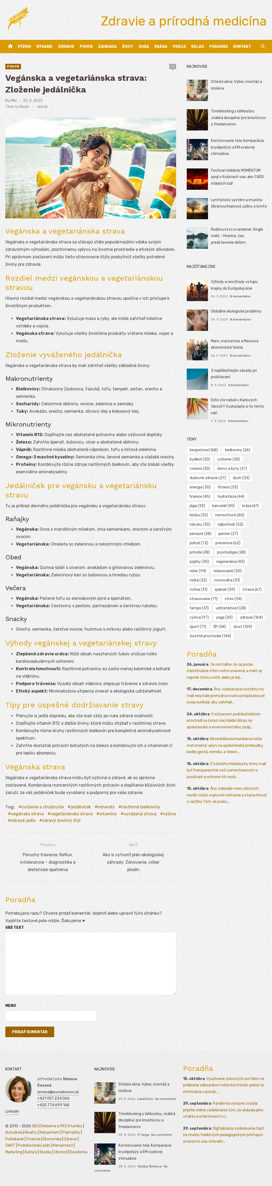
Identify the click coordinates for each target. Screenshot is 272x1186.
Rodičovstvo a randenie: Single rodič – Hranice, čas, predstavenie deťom (237, 236)
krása (250, 506)
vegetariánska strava (71, 813)
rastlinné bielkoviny (140, 806)
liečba (199, 515)
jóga (197, 506)
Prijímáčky (71, 1132)
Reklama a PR (53, 1126)
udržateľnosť (231, 608)
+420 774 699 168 (53, 1105)
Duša (144, 46)
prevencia (227, 543)
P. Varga (143, 1135)
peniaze (200, 533)
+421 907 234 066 (53, 1098)
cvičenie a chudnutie (43, 806)
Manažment (50, 1132)
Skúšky (46, 1152)
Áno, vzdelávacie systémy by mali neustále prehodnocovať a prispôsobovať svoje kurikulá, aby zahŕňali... (226, 695)
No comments (165, 1099)
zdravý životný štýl (61, 820)
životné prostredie (210, 636)
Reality (31, 1132)
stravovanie (204, 599)
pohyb (199, 543)
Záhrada (107, 46)
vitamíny (108, 813)
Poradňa (218, 46)
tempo (199, 608)
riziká (198, 580)
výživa (169, 813)
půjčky (199, 561)
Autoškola (14, 1132)
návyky (200, 524)
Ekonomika (52, 1139)
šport (198, 626)
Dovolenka (78, 1152)
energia (200, 487)
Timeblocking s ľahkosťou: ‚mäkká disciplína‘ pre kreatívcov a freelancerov (238, 117)
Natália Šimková (150, 1166)
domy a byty (232, 468)
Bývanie (44, 46)
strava (252, 589)
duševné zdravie (208, 478)
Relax (197, 46)
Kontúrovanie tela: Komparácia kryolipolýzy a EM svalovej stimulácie (237, 147)
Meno (10, 1005)
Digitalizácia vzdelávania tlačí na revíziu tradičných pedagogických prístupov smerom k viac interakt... (223, 1135)
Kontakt (242, 46)
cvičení (200, 468)
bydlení (200, 459)
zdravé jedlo (23, 820)
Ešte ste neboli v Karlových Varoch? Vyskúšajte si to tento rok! (237, 406)
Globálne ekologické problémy (236, 311)
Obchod (60, 1152)
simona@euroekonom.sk (58, 1092)
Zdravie (66, 46)
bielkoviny (237, 450)
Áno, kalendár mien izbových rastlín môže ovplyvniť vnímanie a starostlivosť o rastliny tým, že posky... (227, 795)
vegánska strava (27, 813)
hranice (200, 496)
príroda (200, 552)
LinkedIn (12, 1111)
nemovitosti (229, 515)
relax (198, 571)
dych (241, 478)
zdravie (251, 617)
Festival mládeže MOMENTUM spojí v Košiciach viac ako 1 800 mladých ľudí (237, 177)
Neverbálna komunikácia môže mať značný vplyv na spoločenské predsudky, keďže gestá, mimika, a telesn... (225, 745)
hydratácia (231, 496)
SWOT (10, 1145)
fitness (228, 487)
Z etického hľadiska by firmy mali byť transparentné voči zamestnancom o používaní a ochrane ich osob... (226, 770)
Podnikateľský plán (34, 1145)
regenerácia (230, 561)
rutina (198, 589)
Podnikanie (14, 1139)
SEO (35, 1126)
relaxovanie (228, 571)
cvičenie (228, 459)
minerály (106, 806)
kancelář (223, 506)
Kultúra (31, 1152)
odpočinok (230, 524)
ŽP (219, 626)
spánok (225, 589)
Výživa (24, 46)
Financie (33, 1139)
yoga (224, 617)
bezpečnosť (204, 450)
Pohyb (86, 46)
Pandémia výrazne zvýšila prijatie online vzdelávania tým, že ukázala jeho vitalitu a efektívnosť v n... (223, 1110)
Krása (160, 46)
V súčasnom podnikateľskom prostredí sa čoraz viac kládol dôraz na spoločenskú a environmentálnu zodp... (224, 720)
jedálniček (80, 806)
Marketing (13, 1152)
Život (127, 46)
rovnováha (227, 580)
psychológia (231, 552)
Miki (14, 100)
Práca (179, 46)
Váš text (14, 927)
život (242, 626)
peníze (228, 533)
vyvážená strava (140, 813)
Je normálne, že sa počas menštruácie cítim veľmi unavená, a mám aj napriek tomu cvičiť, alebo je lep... (224, 671)
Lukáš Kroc (145, 1099)
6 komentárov (238, 385)
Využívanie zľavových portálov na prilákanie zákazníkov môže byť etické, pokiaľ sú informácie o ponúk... (223, 1085)
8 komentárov (240, 296)
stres (233, 599)
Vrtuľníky (74, 1126)
